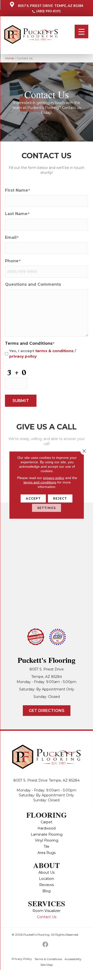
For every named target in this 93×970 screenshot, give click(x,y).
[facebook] (45, 945)
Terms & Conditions (48, 959)
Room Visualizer (46, 911)
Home (9, 58)
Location (46, 878)
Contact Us (46, 917)
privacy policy (23, 356)
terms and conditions (40, 482)
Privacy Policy (22, 959)
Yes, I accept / (42, 353)
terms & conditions (54, 350)
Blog (46, 891)
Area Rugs (46, 852)
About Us (46, 872)
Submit (20, 400)
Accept (33, 498)
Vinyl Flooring (46, 840)
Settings (46, 508)
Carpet (46, 822)
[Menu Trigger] (81, 31)
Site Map (46, 965)
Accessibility (73, 959)
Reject (60, 498)
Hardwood (46, 828)
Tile (46, 846)
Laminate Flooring (46, 834)
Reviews (46, 885)
